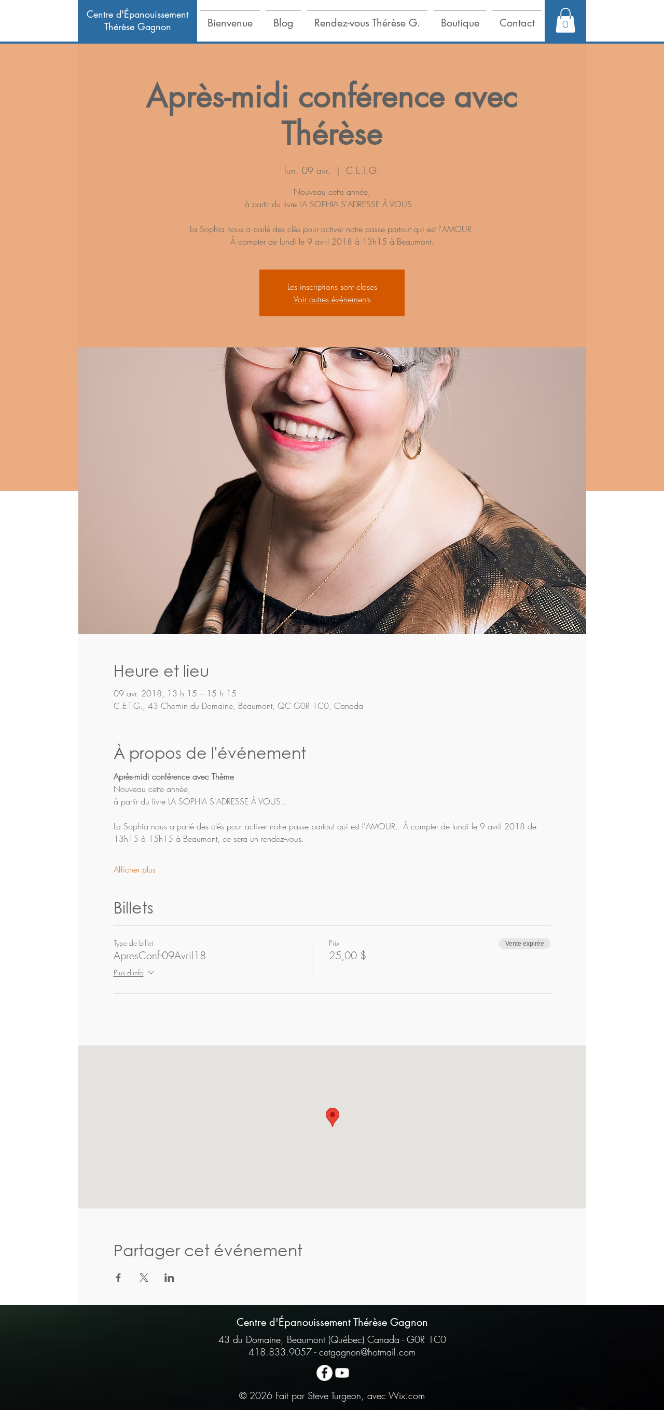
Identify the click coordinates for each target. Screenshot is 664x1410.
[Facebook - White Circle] (324, 1373)
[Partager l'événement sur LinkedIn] (169, 1277)
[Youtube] (342, 1373)
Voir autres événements (332, 299)
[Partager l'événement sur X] (144, 1277)
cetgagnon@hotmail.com (367, 1352)
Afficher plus (135, 869)
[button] (230, 18)
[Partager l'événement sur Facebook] (118, 1277)
